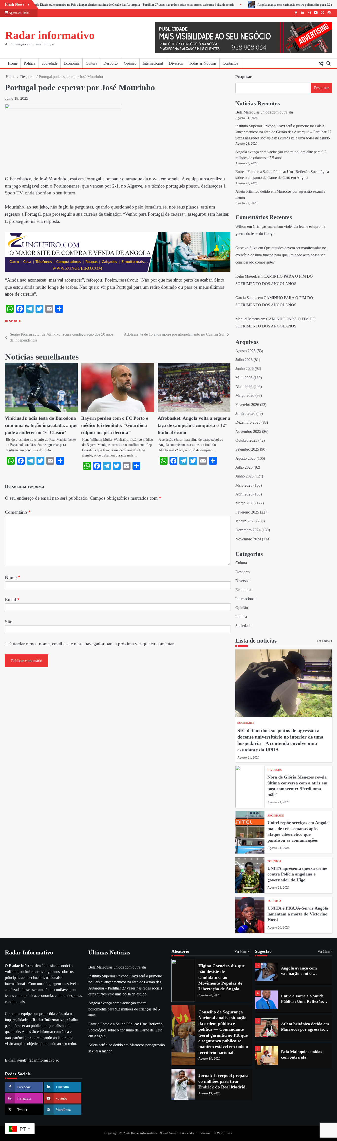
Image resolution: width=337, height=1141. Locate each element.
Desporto (110, 63)
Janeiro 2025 (245, 521)
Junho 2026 (244, 368)
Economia (71, 63)
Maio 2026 (243, 378)
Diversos (176, 63)
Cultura (91, 63)
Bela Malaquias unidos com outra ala (264, 112)
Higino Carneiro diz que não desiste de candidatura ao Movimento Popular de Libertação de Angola (221, 977)
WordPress (224, 1133)
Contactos (230, 63)
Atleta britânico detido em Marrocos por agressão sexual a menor (305, 1001)
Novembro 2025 (248, 431)
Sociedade (49, 63)
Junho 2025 (244, 476)
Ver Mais (240, 951)
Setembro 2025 (247, 449)
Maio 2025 (243, 485)
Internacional (153, 63)
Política (29, 63)
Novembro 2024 (248, 539)
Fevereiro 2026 (247, 404)
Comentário (18, 512)
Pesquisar (243, 77)
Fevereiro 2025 (247, 512)
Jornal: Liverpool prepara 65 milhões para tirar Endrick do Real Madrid (223, 1081)
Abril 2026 (243, 386)
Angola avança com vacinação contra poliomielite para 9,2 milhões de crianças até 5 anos (124, 1009)
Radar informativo (50, 35)
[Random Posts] (321, 63)
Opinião (130, 63)
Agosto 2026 (245, 351)
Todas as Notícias (202, 63)
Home (13, 63)
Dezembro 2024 (248, 530)
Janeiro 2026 (245, 413)
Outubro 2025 (246, 440)
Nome (12, 577)
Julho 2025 (244, 467)
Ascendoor (189, 1133)
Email (12, 599)
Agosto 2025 (245, 458)
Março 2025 (244, 503)
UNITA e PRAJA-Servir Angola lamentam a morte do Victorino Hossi (297, 914)
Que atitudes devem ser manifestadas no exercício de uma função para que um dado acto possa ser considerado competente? (280, 255)
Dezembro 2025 (248, 422)
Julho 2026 (244, 360)
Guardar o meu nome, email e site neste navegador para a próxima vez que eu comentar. (92, 643)
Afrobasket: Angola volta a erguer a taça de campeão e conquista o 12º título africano (194, 425)
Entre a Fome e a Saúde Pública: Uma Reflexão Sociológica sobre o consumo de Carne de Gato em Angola (125, 1030)
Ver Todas (323, 641)
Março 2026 (244, 395)
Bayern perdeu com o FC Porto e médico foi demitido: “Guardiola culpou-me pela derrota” (114, 425)
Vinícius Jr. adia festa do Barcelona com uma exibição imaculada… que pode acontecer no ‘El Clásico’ (41, 425)
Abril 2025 (243, 494)
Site (8, 621)
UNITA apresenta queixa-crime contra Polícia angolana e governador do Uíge (297, 874)
